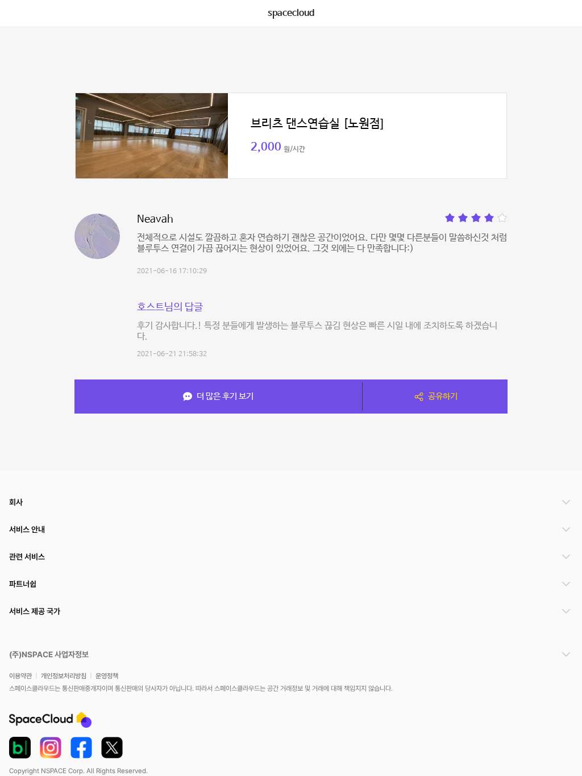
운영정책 (106, 676)
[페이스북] (81, 747)
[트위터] (112, 747)
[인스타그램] (50, 747)
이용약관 (20, 676)
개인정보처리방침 (63, 676)
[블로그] (20, 747)
